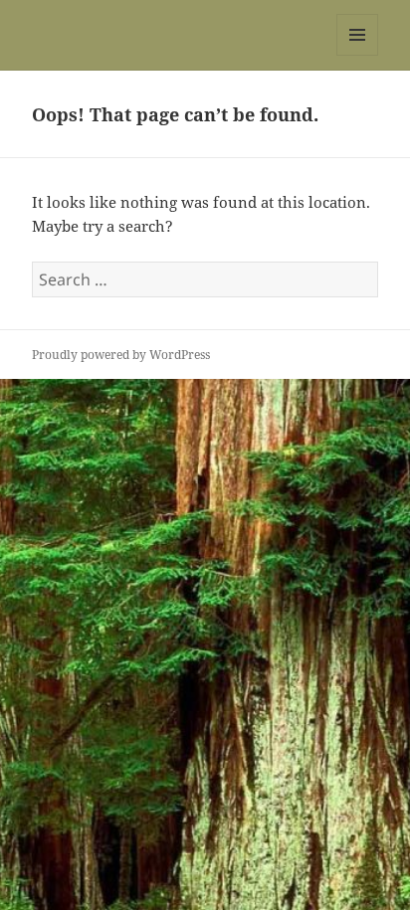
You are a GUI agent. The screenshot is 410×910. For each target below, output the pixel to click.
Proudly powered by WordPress (121, 354)
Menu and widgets (357, 55)
